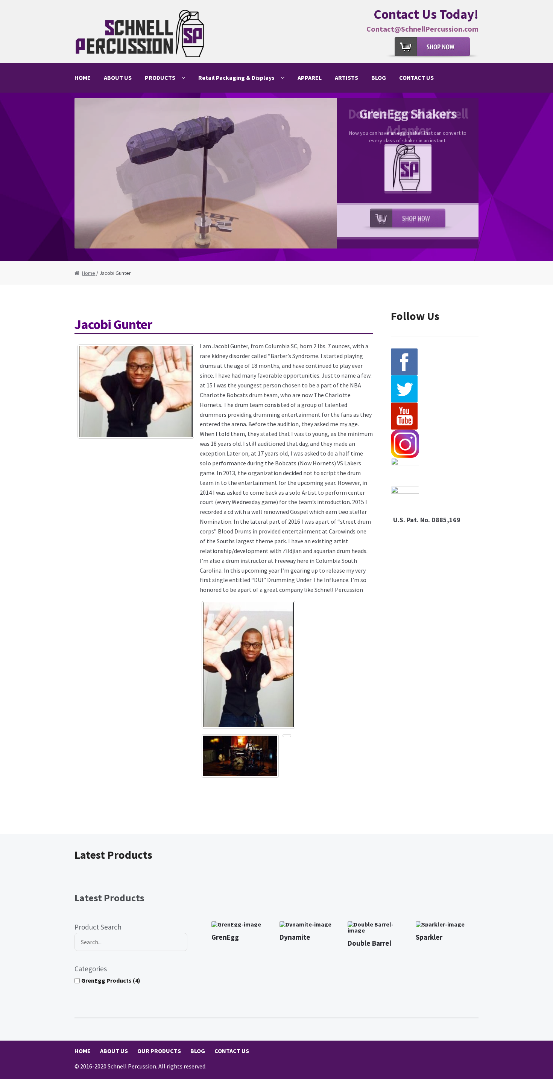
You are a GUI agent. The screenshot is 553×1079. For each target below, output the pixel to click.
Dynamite (295, 937)
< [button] (84, 175)
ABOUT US (118, 77)
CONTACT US (416, 77)
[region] (276, 177)
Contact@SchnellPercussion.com (422, 29)
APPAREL (310, 77)
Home (88, 273)
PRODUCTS (160, 77)
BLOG (378, 77)
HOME (82, 77)
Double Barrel (369, 943)
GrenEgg (225, 937)
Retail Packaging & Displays (236, 77)
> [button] (469, 175)
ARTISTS (346, 77)
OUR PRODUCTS (159, 1051)
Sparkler (429, 937)
